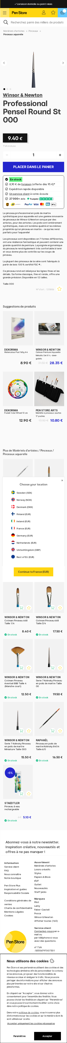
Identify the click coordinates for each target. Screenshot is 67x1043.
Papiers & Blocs (42, 876)
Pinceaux (33, 31)
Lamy (37, 905)
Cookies (8, 915)
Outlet (37, 884)
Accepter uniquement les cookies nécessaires (31, 1023)
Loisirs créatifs (42, 869)
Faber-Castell (41, 909)
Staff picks (40, 891)
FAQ (6, 870)
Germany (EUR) (25, 535)
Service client (11, 866)
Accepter (47, 1036)
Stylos (37, 873)
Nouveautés (41, 888)
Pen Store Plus (12, 885)
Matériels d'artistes (13, 31)
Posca (37, 913)
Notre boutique (12, 878)
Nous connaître (12, 874)
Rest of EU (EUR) (25, 557)
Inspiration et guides (15, 889)
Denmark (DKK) (25, 507)
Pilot (36, 902)
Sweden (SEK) (24, 492)
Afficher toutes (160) (46, 920)
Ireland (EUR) (23, 521)
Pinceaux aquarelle (13, 34)
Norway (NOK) (24, 499)
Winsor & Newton (23, 95)
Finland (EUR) (24, 514)
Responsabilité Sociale (16, 893)
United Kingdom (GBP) (29, 549)
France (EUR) (23, 528)
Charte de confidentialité (18, 908)
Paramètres (19, 1036)
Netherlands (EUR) (27, 542)
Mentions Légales (14, 911)
